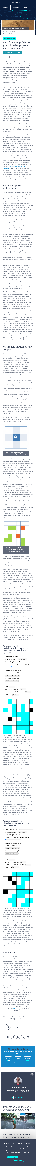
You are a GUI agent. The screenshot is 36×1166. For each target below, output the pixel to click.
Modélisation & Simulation (12, 52)
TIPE (7, 57)
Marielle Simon (10, 34)
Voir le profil (19, 1097)
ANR (13, 1009)
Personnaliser (18, 1160)
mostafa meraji (14, 28)
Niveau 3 (27, 1058)
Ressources (16, 7)
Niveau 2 (18, 1058)
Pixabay (22, 28)
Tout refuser (24, 1157)
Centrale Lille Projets (9, 1021)
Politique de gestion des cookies (20, 1152)
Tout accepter (13, 1157)
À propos (26, 7)
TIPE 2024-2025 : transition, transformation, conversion (17, 1136)
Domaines (5, 7)
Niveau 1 (8, 1058)
